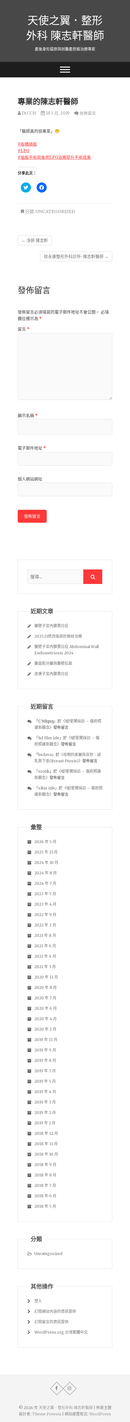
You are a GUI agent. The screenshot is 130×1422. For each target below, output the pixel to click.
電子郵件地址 (32, 448)
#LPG (23, 150)
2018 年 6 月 (45, 1195)
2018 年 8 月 (45, 1175)
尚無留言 (88, 113)
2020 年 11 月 (46, 977)
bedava (45, 754)
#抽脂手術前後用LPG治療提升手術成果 (54, 157)
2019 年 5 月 (45, 1081)
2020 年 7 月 (45, 998)
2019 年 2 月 (45, 1112)
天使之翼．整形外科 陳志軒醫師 (65, 28)
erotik (44, 771)
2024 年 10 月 (46, 862)
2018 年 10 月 (46, 1154)
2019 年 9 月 (45, 1050)
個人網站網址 (30, 479)
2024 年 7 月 (45, 883)
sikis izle (46, 788)
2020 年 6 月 (45, 1008)
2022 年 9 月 (45, 914)
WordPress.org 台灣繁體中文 (61, 1332)
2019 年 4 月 (45, 1091)
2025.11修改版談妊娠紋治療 (58, 636)
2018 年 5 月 (45, 1206)
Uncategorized (55, 211)
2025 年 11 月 (46, 852)
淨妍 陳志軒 (34, 240)
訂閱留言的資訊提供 (51, 1321)
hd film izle (48, 737)
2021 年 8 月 (45, 935)
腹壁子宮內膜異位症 (51, 625)
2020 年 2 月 (45, 1029)
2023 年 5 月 (45, 893)
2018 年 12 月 (46, 1133)
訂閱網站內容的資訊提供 (55, 1311)
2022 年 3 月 (45, 925)
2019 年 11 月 (45, 1039)
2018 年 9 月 (45, 1164)
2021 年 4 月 (45, 956)
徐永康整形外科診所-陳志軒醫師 (76, 256)
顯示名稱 (28, 415)
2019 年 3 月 (45, 1102)
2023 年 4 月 (45, 904)
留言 (23, 329)
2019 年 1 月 (45, 1123)
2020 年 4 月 (45, 1018)
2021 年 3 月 (45, 966)
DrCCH (28, 113)
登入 (38, 1301)
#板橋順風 (27, 144)
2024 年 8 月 (45, 873)
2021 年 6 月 (45, 945)
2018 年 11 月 (46, 1143)
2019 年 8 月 (45, 1060)
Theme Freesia (46, 1414)
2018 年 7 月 (45, 1185)
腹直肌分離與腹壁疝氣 (53, 663)
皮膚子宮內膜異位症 (51, 673)
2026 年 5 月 (45, 841)
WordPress (100, 1414)
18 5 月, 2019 (57, 113)
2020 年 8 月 (45, 987)
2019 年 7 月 (45, 1070)
